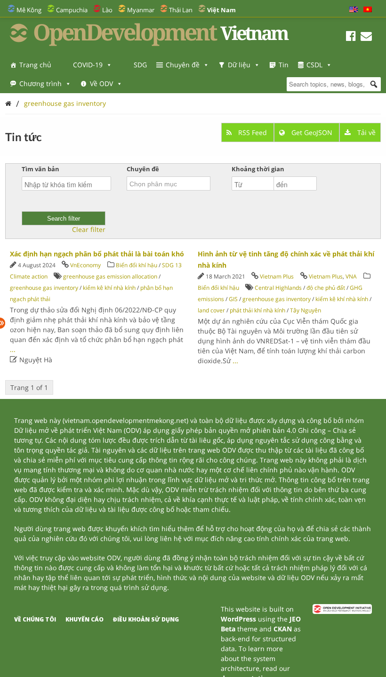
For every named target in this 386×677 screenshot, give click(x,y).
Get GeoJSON (312, 132)
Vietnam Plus (277, 276)
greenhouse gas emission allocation (110, 276)
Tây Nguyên (305, 310)
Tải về (365, 132)
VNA (351, 276)
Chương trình (40, 83)
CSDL (314, 64)
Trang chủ (35, 64)
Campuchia (72, 10)
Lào (107, 10)
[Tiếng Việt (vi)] (367, 10)
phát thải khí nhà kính (257, 310)
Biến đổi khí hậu (136, 265)
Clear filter (88, 229)
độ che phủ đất (325, 288)
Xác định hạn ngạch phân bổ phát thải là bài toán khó (97, 253)
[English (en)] (353, 10)
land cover (211, 310)
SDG (140, 64)
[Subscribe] (366, 37)
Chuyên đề (183, 64)
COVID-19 (88, 64)
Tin (284, 64)
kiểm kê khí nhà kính (109, 288)
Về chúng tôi (35, 619)
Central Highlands (278, 288)
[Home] (8, 103)
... (13, 349)
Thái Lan (181, 10)
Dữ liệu (239, 64)
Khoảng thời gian (258, 169)
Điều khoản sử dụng (146, 619)
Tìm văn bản (40, 169)
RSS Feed (252, 132)
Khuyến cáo (84, 619)
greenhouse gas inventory (65, 103)
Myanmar (140, 10)
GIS (233, 299)
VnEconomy (85, 265)
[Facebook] (351, 37)
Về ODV (101, 83)
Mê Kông (28, 10)
